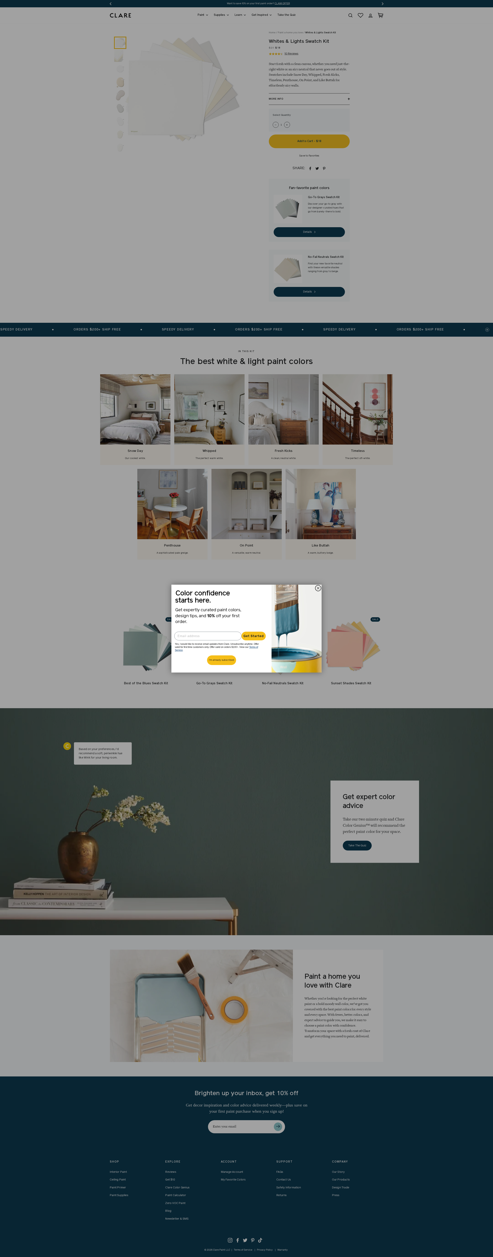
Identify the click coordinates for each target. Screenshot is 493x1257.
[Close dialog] (318, 588)
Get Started (253, 636)
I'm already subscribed (221, 660)
